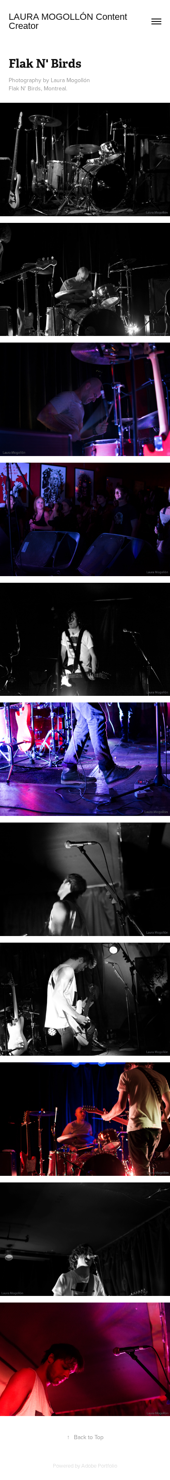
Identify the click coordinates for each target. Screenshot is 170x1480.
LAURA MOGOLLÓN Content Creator (69, 21)
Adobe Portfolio (99, 1465)
